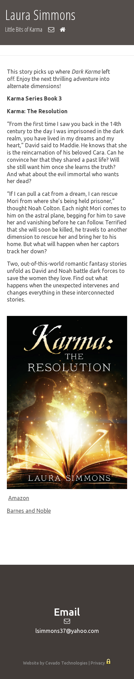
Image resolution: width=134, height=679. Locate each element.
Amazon (18, 498)
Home (62, 29)
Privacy (98, 663)
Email (51, 29)
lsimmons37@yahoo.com (67, 631)
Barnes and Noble (29, 511)
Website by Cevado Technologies (55, 663)
